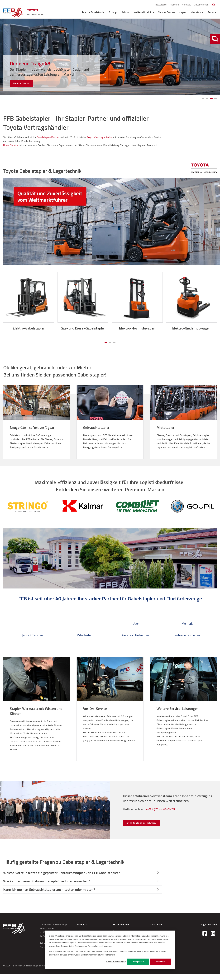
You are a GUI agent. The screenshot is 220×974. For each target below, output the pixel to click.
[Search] (213, 4)
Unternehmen (201, 4)
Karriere (174, 4)
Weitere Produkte (144, 12)
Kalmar (125, 12)
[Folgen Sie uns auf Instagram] (213, 933)
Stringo (113, 12)
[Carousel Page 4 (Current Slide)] (215, 98)
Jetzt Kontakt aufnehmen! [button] (141, 823)
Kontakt (186, 4)
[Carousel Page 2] (207, 98)
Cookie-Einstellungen (116, 962)
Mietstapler (197, 12)
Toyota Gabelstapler (93, 12)
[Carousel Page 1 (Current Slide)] (106, 342)
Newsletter (161, 4)
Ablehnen (160, 962)
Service (212, 12)
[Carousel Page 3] (211, 98)
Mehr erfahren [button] (21, 83)
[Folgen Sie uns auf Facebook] (205, 933)
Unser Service (10, 145)
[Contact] (215, 39)
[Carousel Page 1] (203, 98)
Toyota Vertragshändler (100, 137)
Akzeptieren (138, 962)
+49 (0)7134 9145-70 (160, 809)
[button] (82, 873)
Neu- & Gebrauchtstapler (172, 12)
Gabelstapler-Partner (48, 137)
